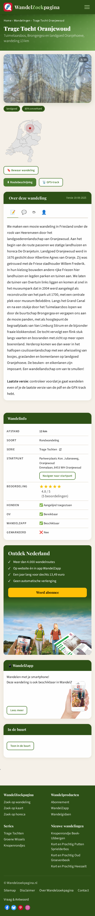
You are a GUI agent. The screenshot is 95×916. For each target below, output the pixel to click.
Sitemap (10, 890)
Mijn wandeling (44, 212)
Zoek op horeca (14, 814)
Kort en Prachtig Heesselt (69, 866)
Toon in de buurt (20, 746)
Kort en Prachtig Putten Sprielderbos (67, 846)
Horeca (34, 212)
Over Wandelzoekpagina (56, 890)
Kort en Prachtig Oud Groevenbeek (65, 857)
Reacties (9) (24, 212)
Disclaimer (27, 890)
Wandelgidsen (61, 814)
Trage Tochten (48, 449)
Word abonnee (47, 592)
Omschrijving (12, 212)
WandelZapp (60, 808)
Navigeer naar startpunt (57, 476)
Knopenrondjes (14, 845)
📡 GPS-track (50, 182)
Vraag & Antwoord (16, 899)
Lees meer (17, 710)
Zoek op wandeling (17, 802)
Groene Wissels (14, 839)
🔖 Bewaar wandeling (21, 170)
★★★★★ (50, 486)
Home (7, 21)
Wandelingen (22, 21)
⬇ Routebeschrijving (19, 182)
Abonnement (60, 802)
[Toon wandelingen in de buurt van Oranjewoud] (30, 128)
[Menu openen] (87, 7)
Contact (83, 890)
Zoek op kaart (13, 808)
